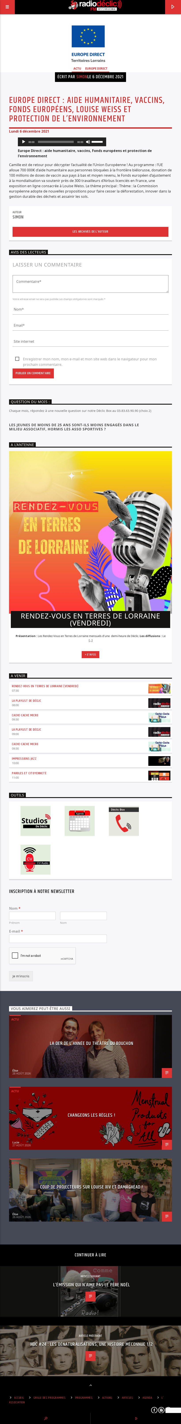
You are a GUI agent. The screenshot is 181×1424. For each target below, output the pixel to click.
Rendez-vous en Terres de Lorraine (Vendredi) (45, 686)
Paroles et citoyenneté (29, 773)
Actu (77, 68)
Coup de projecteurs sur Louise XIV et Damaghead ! (91, 1187)
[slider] (98, 141)
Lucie (15, 1142)
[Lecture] (23, 142)
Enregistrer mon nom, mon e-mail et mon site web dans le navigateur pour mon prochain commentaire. (90, 359)
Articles (127, 1397)
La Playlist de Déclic (26, 701)
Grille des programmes (50, 1397)
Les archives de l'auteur (90, 231)
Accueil (19, 1397)
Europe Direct (96, 68)
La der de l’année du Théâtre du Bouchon (91, 1043)
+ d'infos (90, 654)
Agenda (147, 1397)
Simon (81, 76)
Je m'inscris (21, 976)
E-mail (16, 931)
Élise (15, 1070)
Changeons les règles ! (91, 1115)
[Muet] (88, 142)
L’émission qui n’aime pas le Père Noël (91, 1285)
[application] (62, 141)
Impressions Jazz (24, 758)
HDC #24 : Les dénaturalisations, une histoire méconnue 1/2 (91, 1344)
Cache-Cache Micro (25, 715)
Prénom (14, 923)
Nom (15, 908)
